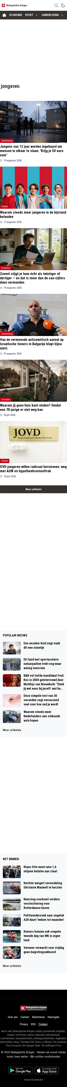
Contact (25, 1017)
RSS (33, 1024)
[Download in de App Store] (47, 1070)
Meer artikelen (34, 489)
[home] (4, 15)
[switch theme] (63, 5)
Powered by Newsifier (33, 1080)
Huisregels (53, 1017)
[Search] (56, 5)
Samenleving (7, 140)
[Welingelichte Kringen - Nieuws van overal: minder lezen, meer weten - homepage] (14, 5)
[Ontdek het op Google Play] (20, 1070)
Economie (5, 268)
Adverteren (38, 1017)
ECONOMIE (15, 15)
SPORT (29, 15)
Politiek (4, 206)
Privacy (24, 1024)
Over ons (13, 1017)
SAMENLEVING (50, 15)
